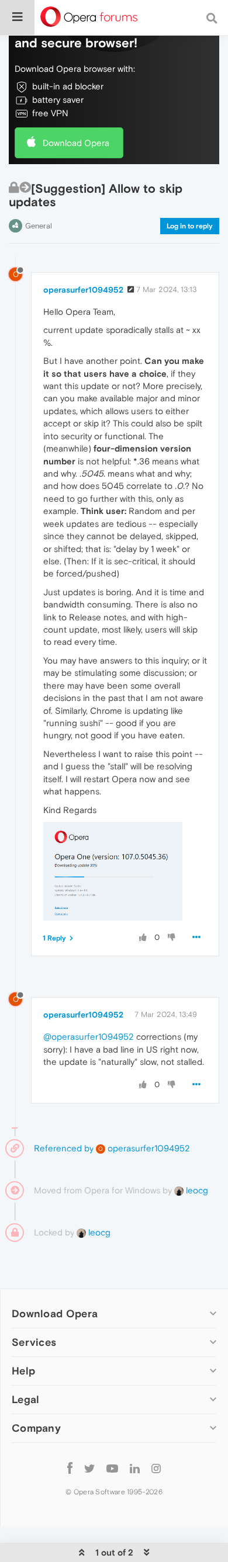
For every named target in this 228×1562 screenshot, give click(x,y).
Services (34, 1342)
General (38, 225)
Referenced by (64, 1148)
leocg (196, 1190)
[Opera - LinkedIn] (135, 1467)
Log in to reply (190, 226)
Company (36, 1428)
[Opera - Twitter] (89, 1467)
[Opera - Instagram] (156, 1467)
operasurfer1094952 (83, 289)
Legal (26, 1399)
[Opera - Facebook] (69, 1467)
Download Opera (76, 143)
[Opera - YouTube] (112, 1467)
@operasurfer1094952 (88, 1037)
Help (23, 1371)
